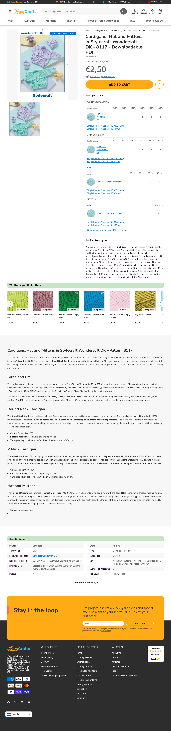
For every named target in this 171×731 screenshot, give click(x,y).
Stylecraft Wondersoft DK (45, 555)
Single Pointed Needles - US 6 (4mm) (104, 128)
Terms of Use (47, 652)
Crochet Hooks (83, 661)
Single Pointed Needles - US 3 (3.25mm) (105, 125)
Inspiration (81, 689)
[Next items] (161, 304)
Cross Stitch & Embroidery (103, 20)
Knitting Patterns (84, 666)
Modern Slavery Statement (124, 675)
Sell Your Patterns (120, 666)
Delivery (45, 661)
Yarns (79, 652)
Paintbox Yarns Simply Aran (68, 316)
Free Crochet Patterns (86, 679)
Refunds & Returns (50, 666)
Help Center (46, 670)
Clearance (81, 693)
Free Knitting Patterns (86, 670)
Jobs (114, 670)
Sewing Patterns (84, 684)
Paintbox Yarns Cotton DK (17, 316)
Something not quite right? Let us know (108, 230)
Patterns (29, 20)
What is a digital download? (102, 76)
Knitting (51, 20)
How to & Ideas (154, 20)
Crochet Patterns (84, 675)
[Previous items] (10, 304)
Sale (132, 20)
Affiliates (116, 661)
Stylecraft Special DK (145, 314)
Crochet (72, 20)
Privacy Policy (106, 631)
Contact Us (117, 657)
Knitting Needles (84, 657)
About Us (116, 652)
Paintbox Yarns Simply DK (43, 316)
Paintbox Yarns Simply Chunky (120, 316)
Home (88, 30)
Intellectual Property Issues (54, 675)
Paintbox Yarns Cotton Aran (94, 316)
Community (81, 698)
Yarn (10, 20)
